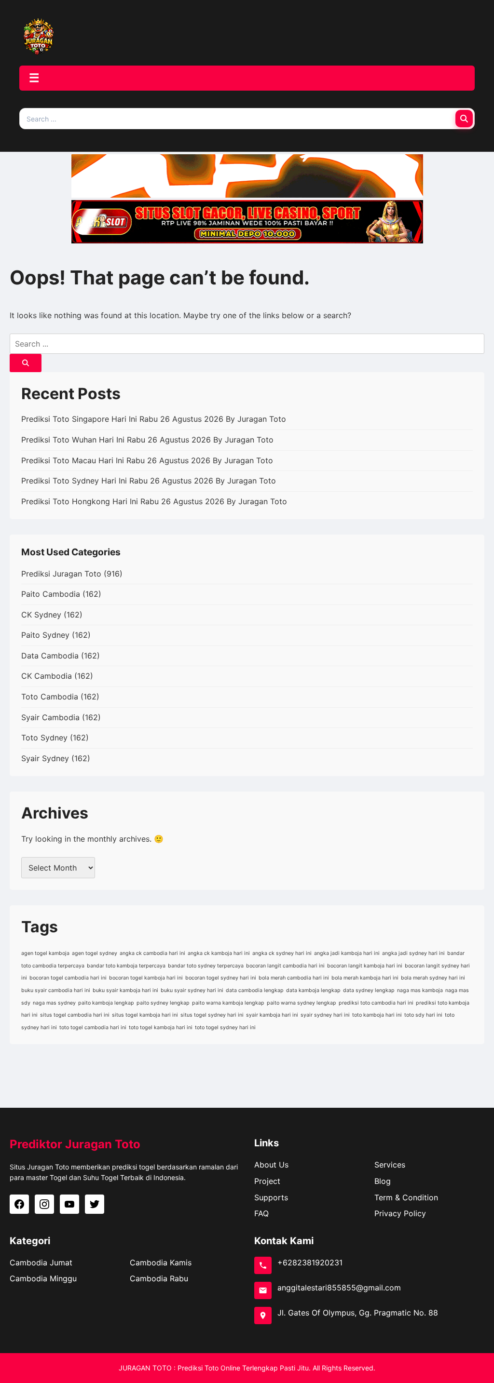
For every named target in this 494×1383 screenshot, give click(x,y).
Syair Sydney (45, 758)
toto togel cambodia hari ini (92, 1027)
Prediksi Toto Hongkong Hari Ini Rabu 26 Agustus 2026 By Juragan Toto (154, 501)
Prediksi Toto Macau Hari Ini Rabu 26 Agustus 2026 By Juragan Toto (147, 460)
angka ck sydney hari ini (282, 953)
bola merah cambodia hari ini (294, 978)
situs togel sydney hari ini (212, 1015)
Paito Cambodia (50, 594)
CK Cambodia (46, 676)
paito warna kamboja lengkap (228, 1003)
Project (267, 1181)
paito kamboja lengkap (106, 1003)
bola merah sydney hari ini (433, 978)
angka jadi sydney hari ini (413, 953)
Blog (382, 1181)
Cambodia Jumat (41, 1262)
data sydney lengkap (369, 990)
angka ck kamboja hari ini (219, 953)
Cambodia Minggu (43, 1278)
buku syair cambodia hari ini (55, 990)
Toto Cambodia (49, 696)
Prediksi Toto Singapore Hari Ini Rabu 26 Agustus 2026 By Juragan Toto (153, 419)
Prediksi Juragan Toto (61, 573)
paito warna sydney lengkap (301, 1003)
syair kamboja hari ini (272, 1015)
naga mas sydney (54, 1003)
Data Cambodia (50, 655)
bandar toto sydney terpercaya (206, 966)
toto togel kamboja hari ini (160, 1027)
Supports (271, 1197)
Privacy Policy (400, 1213)
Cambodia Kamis (161, 1262)
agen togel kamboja (45, 953)
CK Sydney (41, 614)
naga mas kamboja (420, 990)
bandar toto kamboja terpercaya (126, 966)
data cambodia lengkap (255, 990)
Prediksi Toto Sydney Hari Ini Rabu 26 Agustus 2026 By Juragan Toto (148, 480)
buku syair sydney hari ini (192, 990)
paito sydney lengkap (163, 1003)
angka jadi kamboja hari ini (347, 953)
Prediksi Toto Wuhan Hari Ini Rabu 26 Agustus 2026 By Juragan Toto (147, 439)
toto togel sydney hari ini (225, 1027)
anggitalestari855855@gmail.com (339, 1287)
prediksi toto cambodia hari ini (376, 1003)
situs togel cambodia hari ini (75, 1015)
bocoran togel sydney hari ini (220, 978)
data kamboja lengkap (313, 990)
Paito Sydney (45, 635)
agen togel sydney (94, 953)
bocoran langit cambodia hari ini (285, 966)
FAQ (261, 1213)
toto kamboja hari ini (377, 1015)
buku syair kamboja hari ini (125, 990)
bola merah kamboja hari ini (364, 978)
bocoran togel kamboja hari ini (146, 978)
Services (389, 1164)
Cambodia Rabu (159, 1278)
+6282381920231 (310, 1262)
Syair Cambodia (50, 717)
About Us (271, 1164)
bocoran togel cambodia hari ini (68, 978)
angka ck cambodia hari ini (152, 953)
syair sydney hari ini (325, 1015)
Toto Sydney (44, 737)
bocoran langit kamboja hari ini (364, 966)
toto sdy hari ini (423, 1015)
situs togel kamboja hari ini (145, 1015)
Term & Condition (406, 1197)
